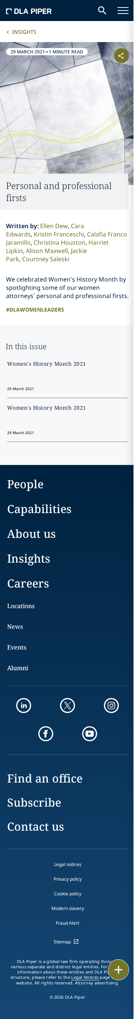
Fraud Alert (67, 923)
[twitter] (67, 705)
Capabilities (39, 508)
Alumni (17, 668)
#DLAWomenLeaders (35, 309)
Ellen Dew (54, 226)
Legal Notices (85, 977)
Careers (28, 583)
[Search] (102, 10)
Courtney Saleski (45, 259)
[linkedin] (23, 705)
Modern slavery (67, 908)
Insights (24, 31)
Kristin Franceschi (59, 234)
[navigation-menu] (123, 10)
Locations (20, 606)
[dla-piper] (29, 10)
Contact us (35, 826)
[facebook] (45, 733)
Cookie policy (67, 893)
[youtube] (89, 733)
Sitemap (62, 942)
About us (31, 533)
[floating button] (118, 969)
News (15, 626)
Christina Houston (60, 242)
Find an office (44, 778)
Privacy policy (68, 879)
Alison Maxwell (47, 251)
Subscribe (34, 802)
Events (16, 647)
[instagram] (111, 705)
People (25, 484)
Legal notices (67, 864)
